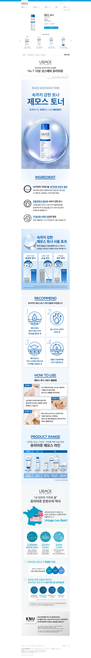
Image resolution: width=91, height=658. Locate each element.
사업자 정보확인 (32, 651)
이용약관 (22, 645)
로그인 (63, 0)
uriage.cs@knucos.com (34, 652)
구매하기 (51, 27)
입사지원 (43, 645)
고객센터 (69, 0)
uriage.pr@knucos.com (58, 648)
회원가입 (66, 0)
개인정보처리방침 (27, 645)
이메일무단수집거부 (33, 645)
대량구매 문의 (39, 645)
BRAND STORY (24, 0)
